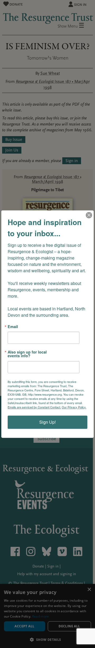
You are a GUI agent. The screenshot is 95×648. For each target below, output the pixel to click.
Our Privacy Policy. (74, 407)
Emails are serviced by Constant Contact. (34, 407)
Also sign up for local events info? (27, 354)
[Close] (89, 215)
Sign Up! (47, 422)
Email (13, 326)
